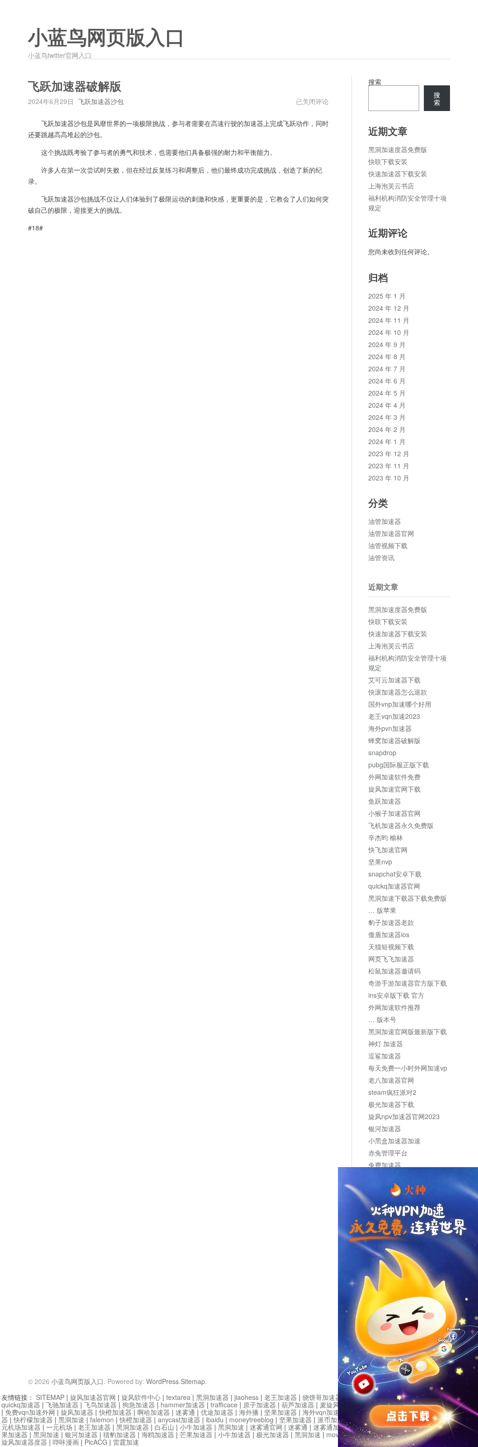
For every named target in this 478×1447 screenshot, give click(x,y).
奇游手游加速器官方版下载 (407, 983)
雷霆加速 (126, 1442)
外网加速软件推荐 (394, 1007)
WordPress (162, 1381)
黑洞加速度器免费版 (397, 149)
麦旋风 (329, 1404)
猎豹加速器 (119, 1434)
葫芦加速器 (297, 1404)
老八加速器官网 (391, 1080)
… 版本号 (382, 1019)
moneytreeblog (251, 1419)
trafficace (224, 1404)
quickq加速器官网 (394, 885)
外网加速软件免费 (394, 776)
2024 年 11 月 (388, 320)
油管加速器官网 (391, 533)
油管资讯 (381, 557)
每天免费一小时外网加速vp (407, 1067)
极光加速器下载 (391, 1104)
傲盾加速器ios (388, 934)
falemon (102, 1419)
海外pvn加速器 (390, 728)
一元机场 (59, 1427)
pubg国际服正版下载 (398, 764)
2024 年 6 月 (387, 380)
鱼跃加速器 (384, 801)
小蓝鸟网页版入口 (106, 38)
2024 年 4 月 (387, 405)
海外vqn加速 (320, 1412)
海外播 (249, 1412)
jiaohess (246, 1397)
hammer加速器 (183, 1404)
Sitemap (193, 1381)
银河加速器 (384, 1128)
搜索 (374, 81)
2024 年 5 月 (387, 392)
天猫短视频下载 (391, 946)
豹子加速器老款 (391, 922)
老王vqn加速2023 (394, 716)
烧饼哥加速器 (322, 1397)
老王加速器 (280, 1397)
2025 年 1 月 (387, 295)
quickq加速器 (20, 1404)
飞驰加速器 (62, 1404)
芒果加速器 (196, 1434)
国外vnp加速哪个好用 (399, 704)
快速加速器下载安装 (397, 173)
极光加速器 (272, 1434)
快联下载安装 (388, 161)
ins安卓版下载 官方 (396, 995)
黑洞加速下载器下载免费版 (407, 898)
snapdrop (382, 752)
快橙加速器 (115, 1412)
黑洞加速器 (212, 1397)
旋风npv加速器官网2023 (404, 1116)
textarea (178, 1397)
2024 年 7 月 (387, 368)
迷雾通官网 (266, 1427)
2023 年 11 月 (388, 465)
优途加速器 (217, 1412)
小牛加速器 (196, 1427)
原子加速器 (259, 1404)
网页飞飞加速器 (391, 958)
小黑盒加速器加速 (394, 1140)
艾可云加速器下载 (394, 679)
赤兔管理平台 (388, 1152)
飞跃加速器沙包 (101, 101)
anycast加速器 (179, 1419)
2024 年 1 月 (387, 441)
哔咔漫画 (66, 1442)
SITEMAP (50, 1397)
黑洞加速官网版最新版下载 (407, 1031)
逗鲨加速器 (384, 1055)
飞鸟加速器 (100, 1404)
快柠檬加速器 (33, 1419)
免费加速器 (384, 1164)
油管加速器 (384, 521)
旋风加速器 (77, 1412)
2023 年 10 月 (388, 477)
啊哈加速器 (153, 1412)
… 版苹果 (382, 910)
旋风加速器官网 (93, 1397)
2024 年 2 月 (387, 429)
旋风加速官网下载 (394, 788)
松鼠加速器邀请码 (394, 970)
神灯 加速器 (385, 1043)
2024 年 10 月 (388, 332)
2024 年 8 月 (387, 356)
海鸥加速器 (157, 1434)
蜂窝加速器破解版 (394, 740)
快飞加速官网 (388, 849)
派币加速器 (333, 1419)
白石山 (164, 1427)
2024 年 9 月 (387, 344)
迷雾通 (185, 1412)
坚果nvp (380, 861)
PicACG (95, 1442)
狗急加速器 (138, 1404)
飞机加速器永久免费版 (401, 825)
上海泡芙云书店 (391, 185)
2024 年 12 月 (388, 308)
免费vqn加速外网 (30, 1412)
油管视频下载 (388, 545)
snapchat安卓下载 (395, 873)
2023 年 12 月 (388, 453)
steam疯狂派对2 (392, 1092)
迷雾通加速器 (332, 1427)
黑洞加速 (71, 1419)
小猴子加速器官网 (394, 813)
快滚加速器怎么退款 (397, 691)
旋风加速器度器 (24, 1442)
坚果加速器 (280, 1412)
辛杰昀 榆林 (385, 837)
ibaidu (215, 1419)
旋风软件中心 (141, 1397)
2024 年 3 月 (387, 417)
